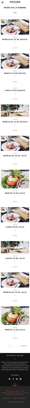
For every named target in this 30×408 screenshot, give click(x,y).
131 (20, 346)
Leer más (15, 47)
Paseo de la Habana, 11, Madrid (12, 391)
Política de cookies (19, 398)
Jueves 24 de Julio (15, 258)
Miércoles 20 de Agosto (15, 39)
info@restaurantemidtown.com (8, 392)
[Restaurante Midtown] (15, 2)
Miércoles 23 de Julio (15, 292)
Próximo (24, 346)
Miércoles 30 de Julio (15, 156)
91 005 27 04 (20, 392)
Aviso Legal (6, 398)
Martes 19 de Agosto (15, 73)
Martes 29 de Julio (15, 193)
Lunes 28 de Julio (15, 227)
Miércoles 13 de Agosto (15, 122)
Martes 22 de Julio (15, 330)
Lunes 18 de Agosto (15, 90)
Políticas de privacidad (15, 402)
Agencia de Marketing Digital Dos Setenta (15, 394)
